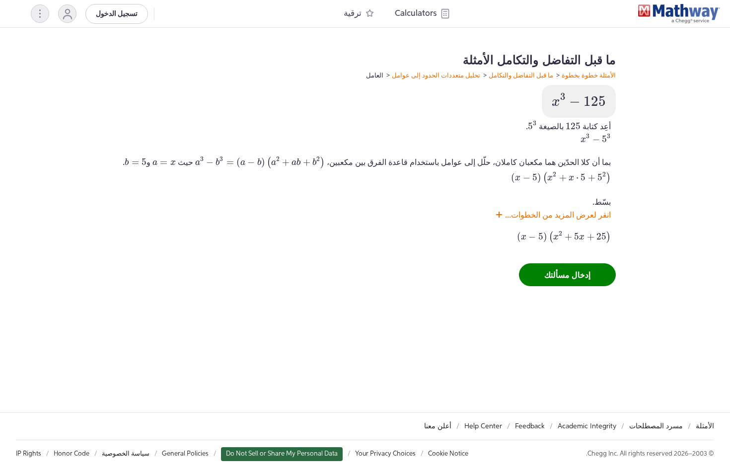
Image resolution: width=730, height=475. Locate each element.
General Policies (185, 454)
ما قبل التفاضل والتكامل (521, 75)
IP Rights (28, 454)
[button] (67, 13)
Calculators (416, 13)
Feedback (530, 426)
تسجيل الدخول (117, 13)
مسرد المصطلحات (656, 426)
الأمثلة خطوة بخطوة (589, 75)
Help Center (483, 426)
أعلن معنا (437, 426)
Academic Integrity (587, 426)
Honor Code (71, 454)
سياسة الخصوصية (125, 454)
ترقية (353, 13)
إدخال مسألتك (567, 274)
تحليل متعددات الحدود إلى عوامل (436, 75)
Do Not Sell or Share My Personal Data (282, 454)
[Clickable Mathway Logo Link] (679, 14)
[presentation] (579, 100)
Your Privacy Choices (385, 454)
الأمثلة (705, 426)
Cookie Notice (448, 454)
